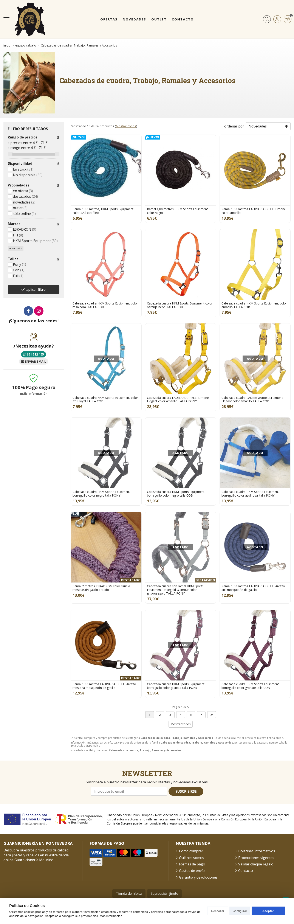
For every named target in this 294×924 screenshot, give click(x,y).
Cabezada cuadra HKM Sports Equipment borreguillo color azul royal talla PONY (250, 493)
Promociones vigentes (256, 857)
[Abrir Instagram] (38, 311)
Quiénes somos (191, 857)
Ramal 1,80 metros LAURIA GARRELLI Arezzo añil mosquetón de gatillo (253, 588)
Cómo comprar (191, 851)
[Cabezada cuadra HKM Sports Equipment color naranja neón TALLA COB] (180, 264)
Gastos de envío (192, 870)
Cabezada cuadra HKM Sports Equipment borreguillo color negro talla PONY (101, 493)
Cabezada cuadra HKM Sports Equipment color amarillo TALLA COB (254, 305)
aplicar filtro (36, 289)
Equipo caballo (278, 742)
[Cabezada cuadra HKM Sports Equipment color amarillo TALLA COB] (255, 264)
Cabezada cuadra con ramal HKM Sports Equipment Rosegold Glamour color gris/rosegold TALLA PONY (175, 589)
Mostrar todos (126, 126)
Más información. (111, 916)
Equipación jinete (164, 893)
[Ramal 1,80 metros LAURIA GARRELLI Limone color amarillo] (255, 170)
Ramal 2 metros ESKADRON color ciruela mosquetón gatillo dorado (101, 588)
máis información (33, 394)
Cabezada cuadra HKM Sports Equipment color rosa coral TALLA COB (105, 305)
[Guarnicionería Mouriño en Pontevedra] (30, 19)
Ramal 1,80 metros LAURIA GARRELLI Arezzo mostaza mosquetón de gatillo (104, 686)
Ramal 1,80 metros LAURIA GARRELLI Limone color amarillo (253, 211)
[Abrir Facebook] (28, 311)
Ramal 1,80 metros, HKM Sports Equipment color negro (177, 211)
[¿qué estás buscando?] (267, 19)
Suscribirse (186, 791)
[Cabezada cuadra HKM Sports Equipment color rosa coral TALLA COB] (106, 264)
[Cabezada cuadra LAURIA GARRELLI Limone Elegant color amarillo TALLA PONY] (180, 358)
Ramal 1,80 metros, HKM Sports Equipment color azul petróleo (103, 211)
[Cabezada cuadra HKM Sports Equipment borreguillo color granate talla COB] (255, 645)
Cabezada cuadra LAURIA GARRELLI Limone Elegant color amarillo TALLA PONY (178, 399)
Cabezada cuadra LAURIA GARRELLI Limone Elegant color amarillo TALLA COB (252, 399)
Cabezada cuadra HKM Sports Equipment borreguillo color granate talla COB (250, 686)
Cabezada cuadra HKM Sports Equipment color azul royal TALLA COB (105, 399)
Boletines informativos (256, 851)
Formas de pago (192, 864)
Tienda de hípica (129, 893)
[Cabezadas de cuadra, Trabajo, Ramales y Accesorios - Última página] (211, 714)
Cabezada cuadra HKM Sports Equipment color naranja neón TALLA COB (179, 305)
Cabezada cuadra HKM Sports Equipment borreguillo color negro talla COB (175, 493)
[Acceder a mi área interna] (277, 19)
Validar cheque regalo (255, 864)
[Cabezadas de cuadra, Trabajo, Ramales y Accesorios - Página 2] (201, 714)
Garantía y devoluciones (198, 877)
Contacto (245, 870)
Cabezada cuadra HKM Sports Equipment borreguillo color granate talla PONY (175, 686)
